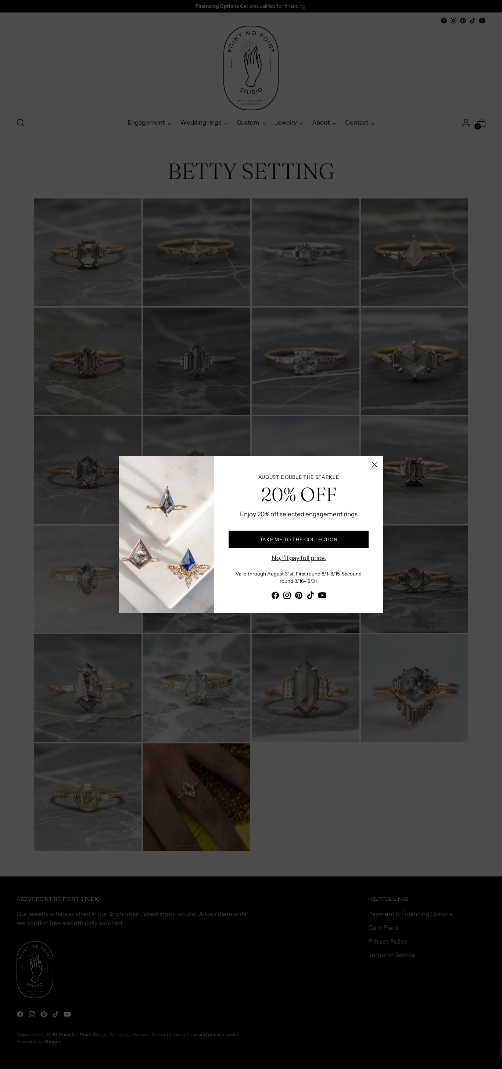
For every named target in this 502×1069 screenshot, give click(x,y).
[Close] (374, 464)
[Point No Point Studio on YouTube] (322, 597)
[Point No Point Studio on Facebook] (275, 597)
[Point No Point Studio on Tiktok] (310, 597)
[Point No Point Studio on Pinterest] (298, 597)
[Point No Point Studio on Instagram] (287, 597)
